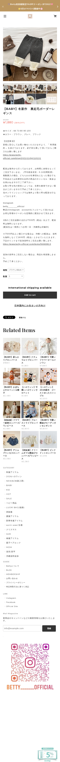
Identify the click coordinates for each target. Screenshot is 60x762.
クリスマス (11, 529)
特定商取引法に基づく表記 (17, 587)
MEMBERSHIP (13, 574)
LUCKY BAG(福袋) (15, 507)
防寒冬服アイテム (14, 520)
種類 (5, 270)
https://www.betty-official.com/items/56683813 (27, 244)
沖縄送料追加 (12, 556)
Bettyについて (12, 566)
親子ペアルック (13, 542)
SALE (9, 498)
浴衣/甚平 (10, 551)
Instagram (11, 598)
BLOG (9, 570)
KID (8, 490)
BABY (9, 485)
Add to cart (30, 295)
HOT (8, 494)
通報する (22, 318)
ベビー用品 (11, 503)
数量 (5, 276)
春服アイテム (12, 538)
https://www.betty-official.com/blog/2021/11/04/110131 (22, 157)
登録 (49, 628)
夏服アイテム (12, 516)
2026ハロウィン (14, 476)
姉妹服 (9, 512)
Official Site (12, 606)
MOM (9, 547)
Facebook (11, 602)
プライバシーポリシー (15, 582)
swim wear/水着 (14, 525)
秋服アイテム (12, 472)
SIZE (8, 534)
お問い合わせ (12, 578)
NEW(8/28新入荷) (15, 481)
